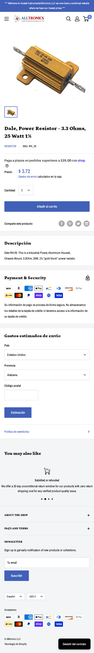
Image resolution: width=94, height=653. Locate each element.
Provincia (9, 365)
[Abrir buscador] (68, 18)
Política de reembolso (16, 432)
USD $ (32, 596)
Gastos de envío (27, 176)
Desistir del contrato (74, 644)
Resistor (10, 146)
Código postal (12, 386)
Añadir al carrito (47, 206)
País (6, 345)
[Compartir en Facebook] (62, 224)
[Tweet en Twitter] (78, 224)
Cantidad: (10, 190)
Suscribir (16, 575)
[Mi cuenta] (77, 18)
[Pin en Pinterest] (70, 224)
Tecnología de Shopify (15, 644)
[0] (86, 18)
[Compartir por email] (87, 224)
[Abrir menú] (6, 19)
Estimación (18, 412)
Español (11, 596)
